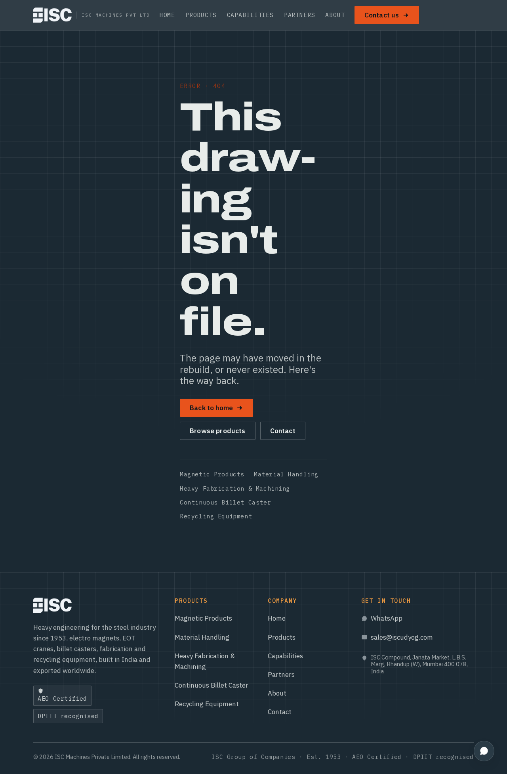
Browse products (218, 430)
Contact (282, 430)
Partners (299, 15)
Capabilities (250, 15)
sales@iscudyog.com (402, 637)
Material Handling (286, 474)
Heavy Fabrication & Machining (235, 488)
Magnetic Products (212, 474)
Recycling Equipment (216, 516)
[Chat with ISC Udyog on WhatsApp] (484, 751)
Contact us (381, 15)
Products (201, 15)
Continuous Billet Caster (225, 502)
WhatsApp (386, 618)
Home (167, 15)
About (335, 15)
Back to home (211, 407)
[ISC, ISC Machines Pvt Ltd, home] (52, 605)
